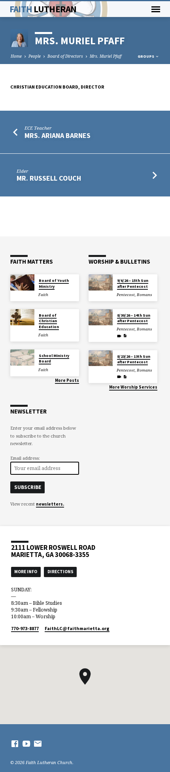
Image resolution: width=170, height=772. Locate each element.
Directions (60, 571)
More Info (25, 571)
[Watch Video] (119, 336)
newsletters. (50, 504)
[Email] (37, 743)
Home (16, 56)
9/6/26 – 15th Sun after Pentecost (132, 283)
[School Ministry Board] (22, 357)
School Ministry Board (54, 358)
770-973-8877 (25, 628)
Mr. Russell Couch (49, 178)
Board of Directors (65, 56)
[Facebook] (14, 743)
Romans (144, 294)
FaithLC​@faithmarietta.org (77, 628)
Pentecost (126, 294)
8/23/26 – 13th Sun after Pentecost (133, 359)
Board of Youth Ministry (54, 283)
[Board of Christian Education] (22, 317)
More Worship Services (133, 387)
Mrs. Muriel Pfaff (105, 56)
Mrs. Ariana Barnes (58, 135)
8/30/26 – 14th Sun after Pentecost (133, 318)
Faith (43, 9)
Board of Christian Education (49, 321)
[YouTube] (26, 743)
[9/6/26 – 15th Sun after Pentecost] (101, 282)
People (34, 56)
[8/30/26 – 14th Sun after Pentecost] (101, 317)
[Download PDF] (125, 335)
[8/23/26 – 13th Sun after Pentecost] (101, 358)
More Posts (67, 380)
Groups (146, 56)
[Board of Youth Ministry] (22, 282)
